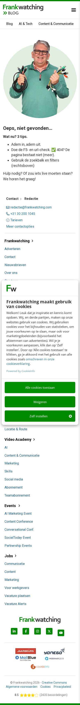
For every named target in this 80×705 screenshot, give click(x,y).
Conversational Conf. (19, 530)
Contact (10, 257)
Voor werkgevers (17, 588)
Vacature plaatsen (17, 596)
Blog (9, 24)
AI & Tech (25, 24)
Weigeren (40, 402)
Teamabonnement (17, 495)
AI (6, 447)
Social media (14, 479)
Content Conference (19, 522)
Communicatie (15, 564)
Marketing (12, 463)
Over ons (11, 273)
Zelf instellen (39, 416)
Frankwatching (17, 241)
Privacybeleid (62, 686)
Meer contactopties (20, 226)
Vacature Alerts (15, 604)
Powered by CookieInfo (20, 371)
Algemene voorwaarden (21, 686)
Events (11, 506)
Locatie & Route (16, 429)
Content (10, 572)
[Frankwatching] (23, 7)
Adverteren (12, 249)
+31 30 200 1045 (22, 213)
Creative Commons (54, 682)
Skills (9, 471)
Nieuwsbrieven (15, 265)
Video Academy (18, 439)
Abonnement (14, 487)
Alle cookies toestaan (40, 387)
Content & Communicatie (56, 24)
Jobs (9, 556)
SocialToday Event (18, 538)
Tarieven (16, 220)
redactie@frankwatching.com (31, 207)
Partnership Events (18, 546)
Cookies (45, 686)
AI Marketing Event (18, 513)
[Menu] (73, 10)
